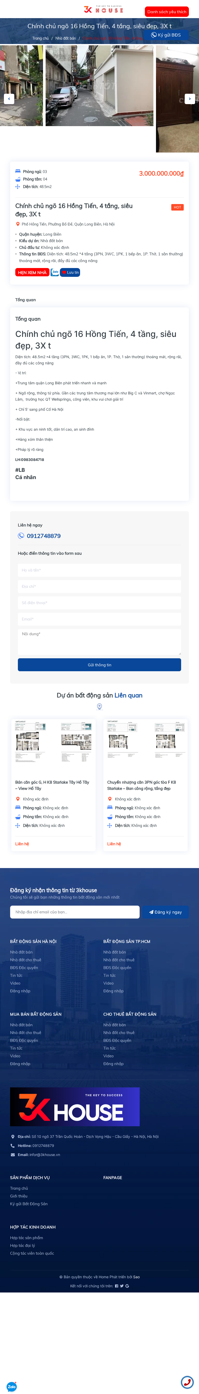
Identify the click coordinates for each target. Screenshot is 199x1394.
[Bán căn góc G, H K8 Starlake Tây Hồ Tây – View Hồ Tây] (53, 747)
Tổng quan (25, 299)
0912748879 (44, 535)
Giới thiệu (18, 1196)
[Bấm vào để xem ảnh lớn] (99, 85)
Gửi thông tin (99, 664)
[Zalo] (55, 272)
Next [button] (190, 99)
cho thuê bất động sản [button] (130, 1014)
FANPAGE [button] (112, 1177)
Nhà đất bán (21, 952)
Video (15, 983)
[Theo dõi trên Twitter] (121, 1286)
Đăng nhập (20, 990)
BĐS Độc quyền (24, 967)
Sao (136, 1277)
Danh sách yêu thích (166, 11)
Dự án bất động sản (100, 695)
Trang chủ (19, 1188)
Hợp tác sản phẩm (26, 1237)
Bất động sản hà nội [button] (33, 941)
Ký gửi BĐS (169, 35)
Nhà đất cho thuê (25, 959)
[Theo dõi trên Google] (127, 1286)
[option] (99, 85)
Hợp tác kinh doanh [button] (32, 1227)
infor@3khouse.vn (39, 1154)
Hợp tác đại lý (22, 1245)
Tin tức (16, 975)
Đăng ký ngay (167, 912)
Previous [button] (9, 99)
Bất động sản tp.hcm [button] (127, 941)
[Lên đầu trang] (11, 1372)
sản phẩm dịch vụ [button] (30, 1177)
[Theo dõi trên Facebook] (116, 1286)
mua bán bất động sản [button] (35, 1014)
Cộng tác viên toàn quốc (32, 1253)
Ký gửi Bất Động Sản (29, 1203)
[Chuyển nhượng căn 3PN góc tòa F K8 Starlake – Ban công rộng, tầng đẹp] (145, 747)
